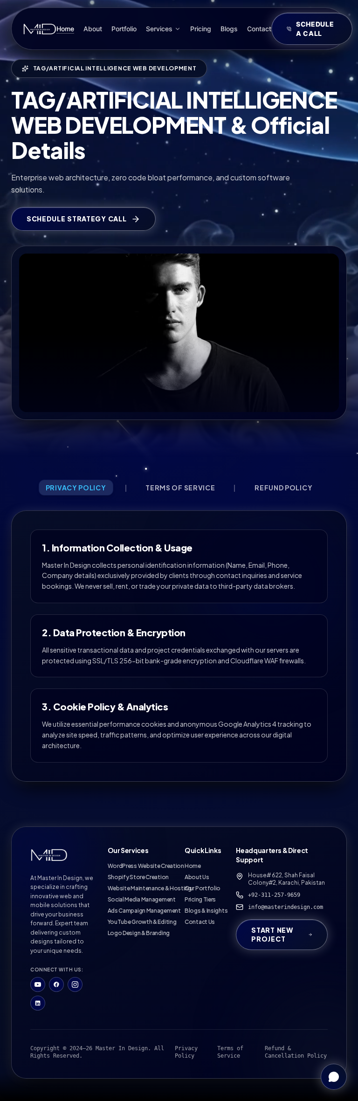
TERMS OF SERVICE (180, 487)
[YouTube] (37, 984)
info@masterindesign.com (285, 907)
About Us (197, 877)
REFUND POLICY (283, 487)
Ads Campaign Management (144, 910)
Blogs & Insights (206, 910)
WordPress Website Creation (146, 865)
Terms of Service (230, 1052)
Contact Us (200, 921)
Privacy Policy (186, 1052)
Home (193, 865)
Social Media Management (142, 899)
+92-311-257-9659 (274, 895)
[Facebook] (56, 984)
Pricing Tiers (200, 899)
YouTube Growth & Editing (142, 921)
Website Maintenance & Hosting (150, 888)
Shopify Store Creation (138, 877)
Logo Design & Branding (139, 932)
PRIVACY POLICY (76, 487)
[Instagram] (75, 984)
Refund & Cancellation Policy (296, 1052)
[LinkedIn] (37, 1003)
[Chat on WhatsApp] (334, 1077)
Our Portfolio (202, 888)
